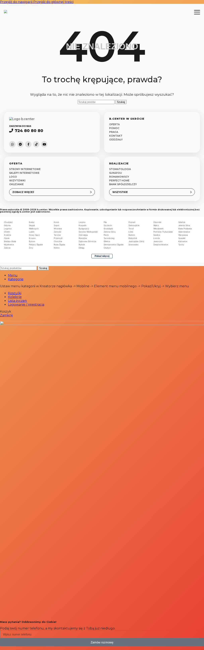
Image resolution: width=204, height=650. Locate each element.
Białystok (132, 238)
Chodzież (8, 222)
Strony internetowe (25, 169)
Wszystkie (120, 192)
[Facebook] (28, 144)
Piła (105, 222)
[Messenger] (20, 144)
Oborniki (157, 222)
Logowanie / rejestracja (26, 304)
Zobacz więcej (23, 192)
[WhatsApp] (12, 144)
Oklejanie (16, 184)
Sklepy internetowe (24, 172)
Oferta (114, 124)
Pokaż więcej (102, 256)
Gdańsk (181, 222)
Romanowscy (119, 176)
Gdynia (7, 225)
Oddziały (116, 139)
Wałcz (156, 225)
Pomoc (114, 128)
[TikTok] (36, 144)
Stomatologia (120, 169)
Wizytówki (17, 180)
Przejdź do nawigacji (16, 2)
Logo (13, 176)
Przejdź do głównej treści (53, 2)
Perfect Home (119, 180)
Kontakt (115, 135)
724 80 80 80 (29, 130)
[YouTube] (44, 144)
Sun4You (115, 172)
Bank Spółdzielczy (123, 184)
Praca (113, 131)
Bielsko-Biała (10, 241)
